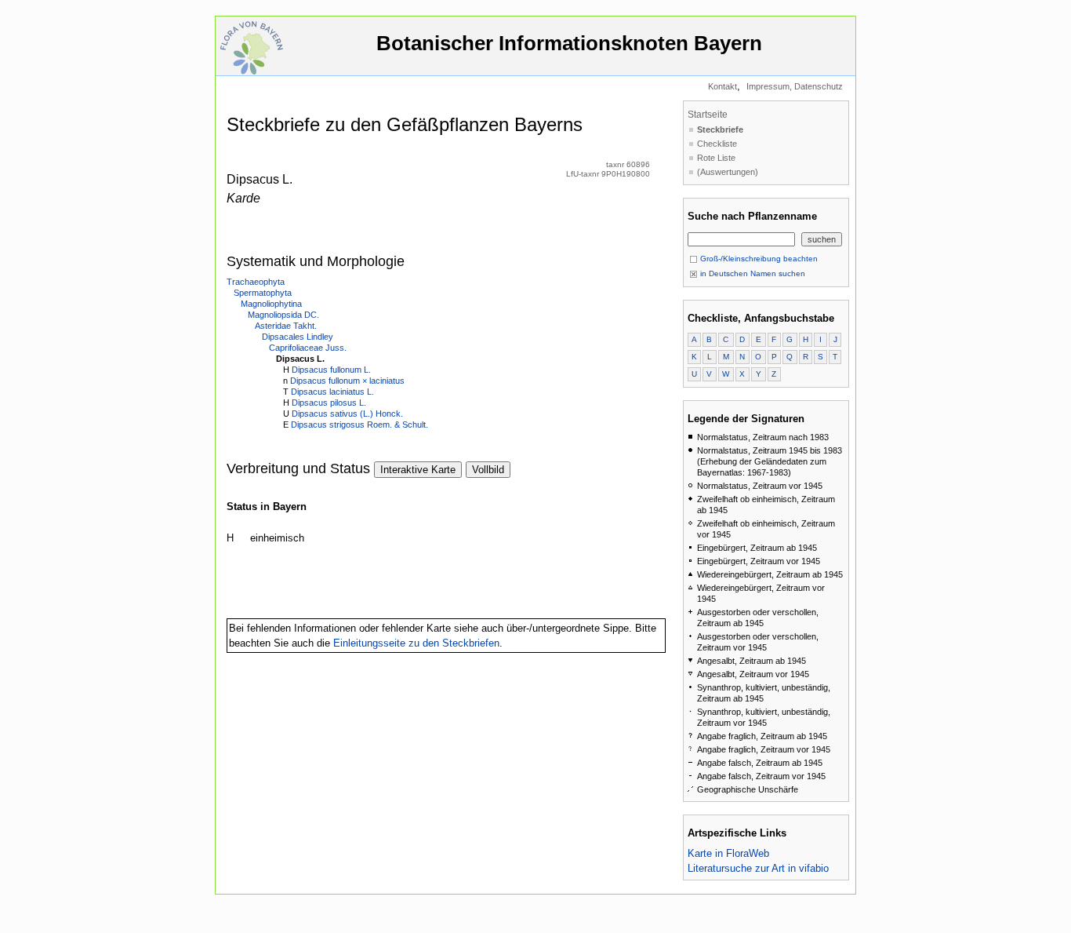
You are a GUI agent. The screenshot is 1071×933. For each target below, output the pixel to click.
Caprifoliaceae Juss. (308, 347)
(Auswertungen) (727, 172)
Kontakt (722, 86)
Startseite (708, 114)
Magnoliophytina (271, 303)
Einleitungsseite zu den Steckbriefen (416, 643)
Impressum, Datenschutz (794, 86)
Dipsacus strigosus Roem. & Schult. (359, 424)
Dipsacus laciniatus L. (332, 391)
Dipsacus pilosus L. (329, 402)
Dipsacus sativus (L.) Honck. (347, 413)
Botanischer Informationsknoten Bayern (569, 43)
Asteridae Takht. (286, 325)
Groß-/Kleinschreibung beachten (758, 258)
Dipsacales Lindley (297, 336)
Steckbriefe (720, 129)
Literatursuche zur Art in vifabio (758, 868)
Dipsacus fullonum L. (331, 369)
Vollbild (488, 470)
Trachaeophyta (256, 281)
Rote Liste (716, 157)
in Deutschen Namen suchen (751, 273)
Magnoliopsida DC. (283, 314)
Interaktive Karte (418, 470)
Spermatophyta (263, 292)
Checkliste (717, 143)
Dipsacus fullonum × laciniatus (347, 380)
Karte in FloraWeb (728, 853)
